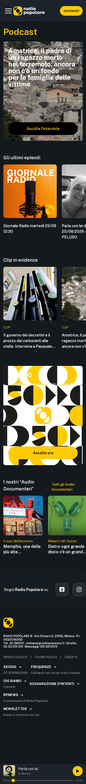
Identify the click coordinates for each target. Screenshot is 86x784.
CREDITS (70, 657)
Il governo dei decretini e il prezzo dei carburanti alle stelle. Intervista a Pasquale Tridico (27, 341)
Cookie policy (46, 657)
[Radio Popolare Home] (29, 10)
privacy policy (15, 657)
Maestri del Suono (62, 541)
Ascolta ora (43, 453)
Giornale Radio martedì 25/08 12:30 (29, 229)
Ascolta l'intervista (43, 128)
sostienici (71, 11)
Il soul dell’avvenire (18, 541)
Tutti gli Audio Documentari (63, 486)
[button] (8, 11)
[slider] (13, 780)
